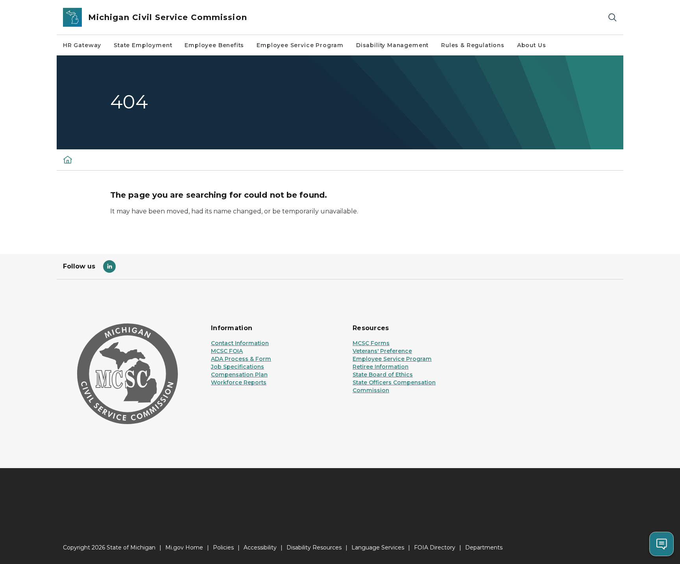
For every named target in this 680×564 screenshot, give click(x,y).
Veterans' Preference (382, 351)
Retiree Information (380, 366)
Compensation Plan (239, 374)
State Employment (143, 45)
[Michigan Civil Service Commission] (67, 159)
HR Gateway (82, 45)
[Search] (612, 17)
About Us (531, 45)
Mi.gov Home (184, 547)
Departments (484, 547)
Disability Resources (314, 547)
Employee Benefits (214, 45)
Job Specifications (237, 366)
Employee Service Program (300, 45)
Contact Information (240, 343)
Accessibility (260, 547)
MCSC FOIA (227, 351)
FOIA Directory (434, 547)
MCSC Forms (371, 343)
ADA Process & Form (241, 358)
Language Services (377, 547)
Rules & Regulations (472, 45)
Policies (223, 547)
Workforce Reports (238, 382)
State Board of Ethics (383, 374)
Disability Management (392, 45)
